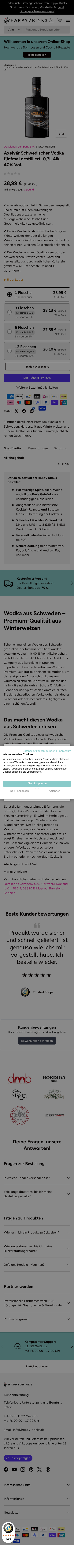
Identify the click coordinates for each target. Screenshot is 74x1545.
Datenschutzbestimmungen (39, 750)
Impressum (64, 750)
